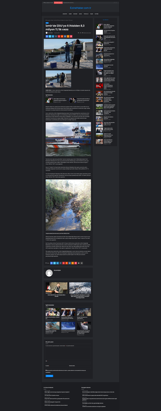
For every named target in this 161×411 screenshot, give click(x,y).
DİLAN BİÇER (50, 32)
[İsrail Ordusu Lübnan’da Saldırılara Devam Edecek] (68, 312)
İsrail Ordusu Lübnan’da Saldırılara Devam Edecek (67, 318)
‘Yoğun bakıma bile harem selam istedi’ (108, 129)
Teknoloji (86, 13)
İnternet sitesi (72, 365)
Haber (70, 13)
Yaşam (91, 13)
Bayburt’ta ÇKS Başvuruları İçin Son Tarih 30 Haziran (108, 135)
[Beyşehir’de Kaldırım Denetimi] (99, 118)
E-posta (47, 365)
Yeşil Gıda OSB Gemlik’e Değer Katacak (109, 123)
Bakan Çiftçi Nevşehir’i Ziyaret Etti (52, 318)
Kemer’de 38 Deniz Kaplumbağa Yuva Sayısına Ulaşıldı (108, 141)
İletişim (96, 13)
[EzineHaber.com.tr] (80, 7)
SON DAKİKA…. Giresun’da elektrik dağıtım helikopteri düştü (108, 86)
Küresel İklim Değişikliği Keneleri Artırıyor (51, 331)
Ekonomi (75, 13)
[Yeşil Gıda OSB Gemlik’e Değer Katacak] (99, 124)
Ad (46, 360)
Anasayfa (65, 13)
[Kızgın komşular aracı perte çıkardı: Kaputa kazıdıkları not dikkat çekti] (84, 326)
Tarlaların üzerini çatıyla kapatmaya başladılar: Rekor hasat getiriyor (109, 106)
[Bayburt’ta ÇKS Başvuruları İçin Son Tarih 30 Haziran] (99, 135)
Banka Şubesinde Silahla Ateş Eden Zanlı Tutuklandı (109, 112)
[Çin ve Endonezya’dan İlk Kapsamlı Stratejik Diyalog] (99, 93)
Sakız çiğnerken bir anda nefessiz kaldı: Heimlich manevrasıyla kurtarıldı (109, 79)
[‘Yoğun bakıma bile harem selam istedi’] (99, 130)
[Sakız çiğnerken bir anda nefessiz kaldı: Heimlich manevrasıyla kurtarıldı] (99, 79)
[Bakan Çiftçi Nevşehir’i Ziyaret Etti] (52, 312)
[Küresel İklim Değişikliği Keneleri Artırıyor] (52, 326)
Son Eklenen (105, 19)
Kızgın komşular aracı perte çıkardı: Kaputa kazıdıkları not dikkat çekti (83, 332)
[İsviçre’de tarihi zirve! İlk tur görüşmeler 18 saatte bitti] (72, 100)
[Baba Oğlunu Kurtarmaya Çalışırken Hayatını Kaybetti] (49, 100)
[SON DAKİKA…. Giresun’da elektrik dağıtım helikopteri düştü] (99, 85)
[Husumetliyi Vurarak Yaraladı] (68, 326)
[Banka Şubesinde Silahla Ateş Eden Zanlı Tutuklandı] (99, 112)
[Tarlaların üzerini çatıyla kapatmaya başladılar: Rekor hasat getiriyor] (99, 106)
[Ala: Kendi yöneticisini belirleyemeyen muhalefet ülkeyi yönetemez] (99, 99)
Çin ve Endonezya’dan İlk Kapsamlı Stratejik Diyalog (109, 93)
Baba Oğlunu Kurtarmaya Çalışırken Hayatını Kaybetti (109, 26)
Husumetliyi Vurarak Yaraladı (68, 330)
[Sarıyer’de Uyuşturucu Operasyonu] (84, 312)
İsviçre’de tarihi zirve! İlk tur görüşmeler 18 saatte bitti (109, 37)
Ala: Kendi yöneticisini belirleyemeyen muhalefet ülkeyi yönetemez (109, 99)
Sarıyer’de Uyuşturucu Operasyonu (82, 318)
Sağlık (80, 13)
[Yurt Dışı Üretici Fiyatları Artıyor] (99, 32)
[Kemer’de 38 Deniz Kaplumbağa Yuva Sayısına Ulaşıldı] (99, 141)
